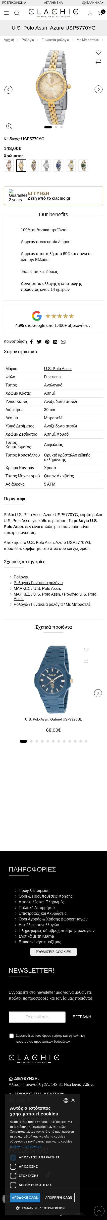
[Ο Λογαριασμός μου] (90, 13)
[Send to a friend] (63, 341)
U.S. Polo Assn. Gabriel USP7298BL (53, 719)
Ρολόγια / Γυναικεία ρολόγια (38, 583)
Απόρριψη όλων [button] (58, 1197)
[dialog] (42, 1154)
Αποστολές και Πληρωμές (41, 902)
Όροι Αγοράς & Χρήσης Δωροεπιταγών (53, 919)
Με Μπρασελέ (88, 40)
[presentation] (8, 90)
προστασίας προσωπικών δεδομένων (43, 1041)
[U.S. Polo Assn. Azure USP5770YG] (53, 87)
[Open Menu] (6, 13)
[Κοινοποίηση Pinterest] (48, 341)
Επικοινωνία (16, 2)
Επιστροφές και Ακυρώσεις (42, 913)
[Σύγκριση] (99, 61)
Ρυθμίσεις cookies (53, 952)
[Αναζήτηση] (17, 13)
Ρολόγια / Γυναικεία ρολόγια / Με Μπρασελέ (52, 604)
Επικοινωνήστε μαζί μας (40, 942)
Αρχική (9, 40)
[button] (48, 127)
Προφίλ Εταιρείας (34, 890)
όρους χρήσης (52, 1035)
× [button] (73, 1100)
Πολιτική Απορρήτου (37, 908)
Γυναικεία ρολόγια (55, 40)
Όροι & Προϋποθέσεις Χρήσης (46, 896)
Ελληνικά (94, 2)
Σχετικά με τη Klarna (36, 936)
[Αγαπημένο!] (99, 52)
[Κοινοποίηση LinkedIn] (55, 341)
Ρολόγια (28, 40)
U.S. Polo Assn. (58, 369)
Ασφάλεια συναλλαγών (39, 925)
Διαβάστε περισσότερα (25, 1146)
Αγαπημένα (53, 2)
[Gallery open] (9, 126)
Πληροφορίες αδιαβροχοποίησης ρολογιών (57, 930)
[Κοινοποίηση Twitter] (40, 341)
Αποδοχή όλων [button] (25, 1197)
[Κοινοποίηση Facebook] (32, 341)
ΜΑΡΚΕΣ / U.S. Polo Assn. (37, 588)
